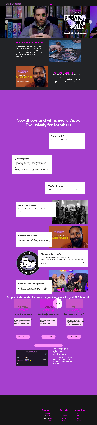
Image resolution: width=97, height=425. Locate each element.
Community (62, 3)
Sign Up (86, 3)
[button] (34, 140)
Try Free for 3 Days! (23, 336)
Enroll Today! (48, 336)
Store (68, 3)
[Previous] (6, 22)
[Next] (90, 22)
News (77, 3)
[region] (48, 22)
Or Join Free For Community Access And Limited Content (48, 345)
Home (51, 3)
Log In (82, 3)
